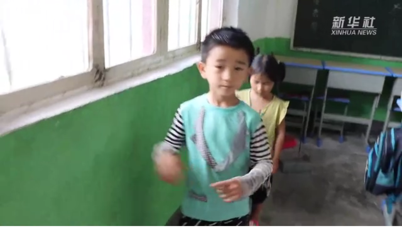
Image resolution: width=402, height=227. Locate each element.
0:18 (16, 220)
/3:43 (24, 220)
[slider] (379, 220)
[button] (5, 220)
